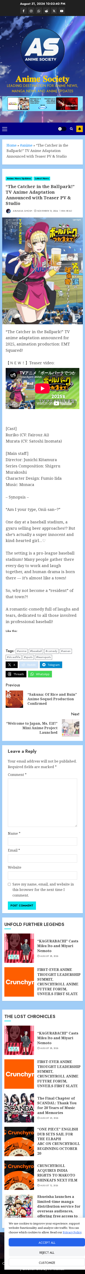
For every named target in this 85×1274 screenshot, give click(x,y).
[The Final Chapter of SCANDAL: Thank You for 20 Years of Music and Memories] (19, 1107)
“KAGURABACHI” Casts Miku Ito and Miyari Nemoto (57, 946)
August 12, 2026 (49, 1185)
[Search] (71, 129)
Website (14, 867)
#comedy (51, 651)
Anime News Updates (19, 178)
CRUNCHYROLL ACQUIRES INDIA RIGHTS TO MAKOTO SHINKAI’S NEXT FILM (57, 1173)
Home (12, 145)
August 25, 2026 (49, 1118)
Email (14, 850)
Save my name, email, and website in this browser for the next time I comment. (43, 890)
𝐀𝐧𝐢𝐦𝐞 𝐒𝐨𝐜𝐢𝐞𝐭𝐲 (43, 78)
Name (14, 833)
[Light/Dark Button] (62, 129)
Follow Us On (79, 129)
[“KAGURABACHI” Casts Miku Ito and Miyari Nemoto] (19, 948)
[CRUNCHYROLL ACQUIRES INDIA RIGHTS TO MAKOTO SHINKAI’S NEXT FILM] (19, 1175)
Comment (17, 774)
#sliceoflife (13, 657)
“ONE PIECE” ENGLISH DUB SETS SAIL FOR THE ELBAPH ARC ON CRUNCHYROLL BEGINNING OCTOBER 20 (58, 1141)
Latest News (42, 178)
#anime (26, 145)
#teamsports (43, 657)
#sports (28, 657)
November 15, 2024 (47, 211)
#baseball (36, 651)
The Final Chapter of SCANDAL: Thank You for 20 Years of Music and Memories (56, 1105)
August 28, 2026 (49, 956)
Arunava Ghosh (22, 211)
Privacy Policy (72, 1232)
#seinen (66, 651)
